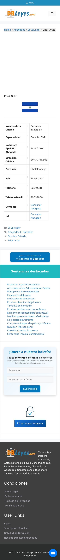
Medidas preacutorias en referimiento (28, 316)
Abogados (19, 29)
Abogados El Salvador (20, 232)
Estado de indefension (19, 295)
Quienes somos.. (14, 496)
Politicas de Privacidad (17, 501)
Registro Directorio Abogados (20, 537)
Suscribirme (30, 388)
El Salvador (34, 29)
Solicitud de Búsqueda (16, 533)
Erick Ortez (14, 240)
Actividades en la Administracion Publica (28, 288)
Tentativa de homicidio (19, 305)
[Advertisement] (30, 65)
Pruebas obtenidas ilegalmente (24, 302)
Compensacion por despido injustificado (29, 323)
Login (7, 523)
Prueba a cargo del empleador (23, 284)
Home (7, 29)
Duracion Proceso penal (20, 326)
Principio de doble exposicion (23, 291)
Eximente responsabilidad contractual (27, 312)
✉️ (53, 553)
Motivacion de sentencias (20, 298)
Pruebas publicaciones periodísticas (26, 309)
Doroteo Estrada (17, 236)
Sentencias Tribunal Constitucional (25, 333)
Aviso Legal (11, 491)
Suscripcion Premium (16, 528)
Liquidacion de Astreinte (20, 319)
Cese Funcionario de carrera (22, 330)
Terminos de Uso (14, 505)
